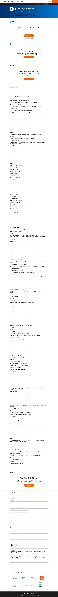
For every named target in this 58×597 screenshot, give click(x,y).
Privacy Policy (32, 595)
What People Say (24, 580)
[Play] (10, 44)
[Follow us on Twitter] (40, 584)
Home (13, 577)
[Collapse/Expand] (29, 496)
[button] (47, 1)
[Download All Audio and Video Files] (34, 15)
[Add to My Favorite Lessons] (26, 15)
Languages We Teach (24, 584)
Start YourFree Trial (54, 1)
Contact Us (32, 585)
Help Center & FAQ (33, 577)
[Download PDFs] (31, 15)
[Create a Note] (29, 15)
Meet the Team (23, 579)
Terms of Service (37, 595)
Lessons (12, 1)
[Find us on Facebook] (43, 584)
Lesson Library (15, 578)
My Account (32, 580)
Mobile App (14, 586)
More (25, 1)
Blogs (22, 586)
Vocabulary (17, 1)
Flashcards (14, 579)
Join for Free (29, 35)
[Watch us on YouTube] (41, 584)
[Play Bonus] (10, 492)
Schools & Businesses (24, 585)
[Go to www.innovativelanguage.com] (29, 593)
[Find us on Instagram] (41, 586)
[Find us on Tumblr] (40, 586)
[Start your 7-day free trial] (41, 578)
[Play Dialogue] (10, 22)
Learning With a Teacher (34, 584)
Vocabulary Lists (15, 580)
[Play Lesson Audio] (12, 9)
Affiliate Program (24, 587)
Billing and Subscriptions (34, 579)
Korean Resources (15, 584)
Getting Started (32, 578)
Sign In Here (31, 38)
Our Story (23, 578)
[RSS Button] (10, 498)
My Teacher (21, 1)
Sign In (50, 1)
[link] (38, 4)
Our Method (23, 577)
